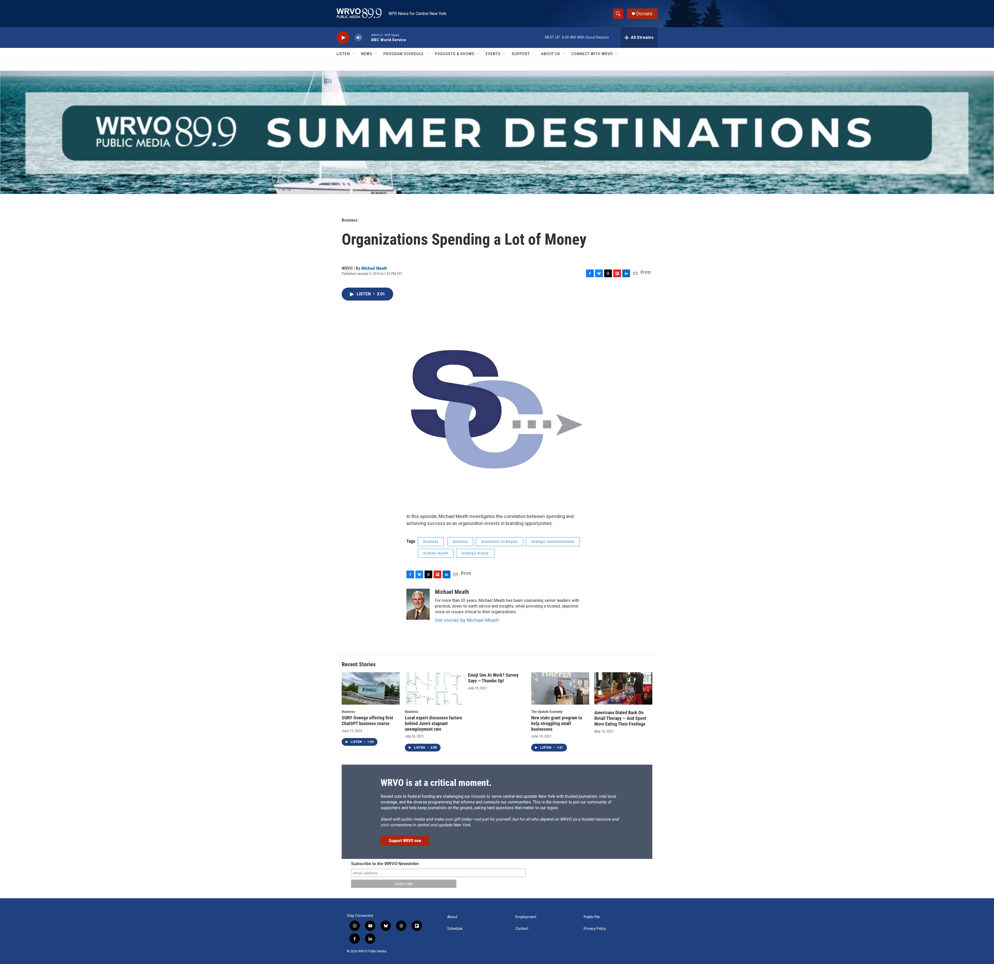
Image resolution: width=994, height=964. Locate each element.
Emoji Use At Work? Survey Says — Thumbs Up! (493, 677)
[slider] (367, 37)
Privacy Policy (595, 929)
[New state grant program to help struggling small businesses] (560, 688)
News (366, 54)
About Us (550, 54)
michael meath (435, 553)
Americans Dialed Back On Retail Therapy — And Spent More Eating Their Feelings (620, 718)
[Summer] (497, 132)
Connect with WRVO (592, 54)
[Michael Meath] (418, 604)
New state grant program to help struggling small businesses (556, 723)
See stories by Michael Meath (467, 620)
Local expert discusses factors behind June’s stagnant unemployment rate (433, 723)
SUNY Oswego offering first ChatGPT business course (367, 720)
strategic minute (475, 553)
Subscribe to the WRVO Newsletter (385, 863)
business (460, 541)
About (452, 917)
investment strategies (499, 541)
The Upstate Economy (546, 712)
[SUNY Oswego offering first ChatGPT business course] (371, 688)
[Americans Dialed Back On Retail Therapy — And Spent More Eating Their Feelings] (623, 688)
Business (350, 220)
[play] (343, 38)
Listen (343, 54)
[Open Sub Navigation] (354, 54)
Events (493, 54)
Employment (525, 917)
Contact (521, 929)
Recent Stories (359, 664)
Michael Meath (374, 268)
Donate (644, 13)
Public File (592, 917)
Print (645, 272)
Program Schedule (403, 54)
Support (521, 54)
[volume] (358, 37)
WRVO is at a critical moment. (436, 782)
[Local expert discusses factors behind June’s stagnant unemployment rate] (434, 688)
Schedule (455, 929)
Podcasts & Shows (454, 54)
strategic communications (552, 541)
